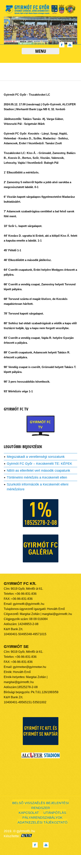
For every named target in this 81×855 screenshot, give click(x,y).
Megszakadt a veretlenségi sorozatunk (36, 457)
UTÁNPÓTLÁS (55, 813)
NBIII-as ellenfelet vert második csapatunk (38, 470)
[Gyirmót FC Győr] (40, 14)
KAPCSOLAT (29, 813)
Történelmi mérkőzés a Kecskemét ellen (37, 477)
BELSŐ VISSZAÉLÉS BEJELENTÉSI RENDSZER (40, 805)
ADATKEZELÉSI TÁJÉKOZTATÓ (42, 822)
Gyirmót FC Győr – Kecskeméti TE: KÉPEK (39, 463)
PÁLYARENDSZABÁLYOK (42, 817)
